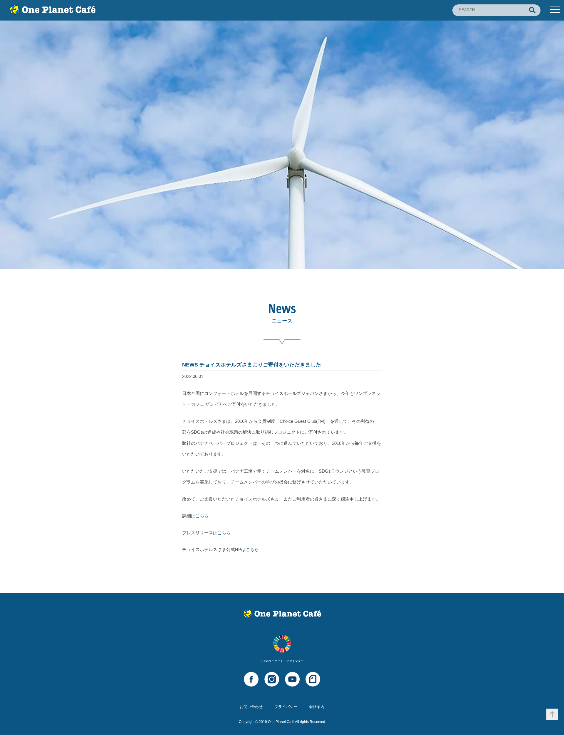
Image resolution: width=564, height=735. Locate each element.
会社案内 (316, 706)
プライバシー (285, 706)
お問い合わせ (251, 706)
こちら (202, 515)
